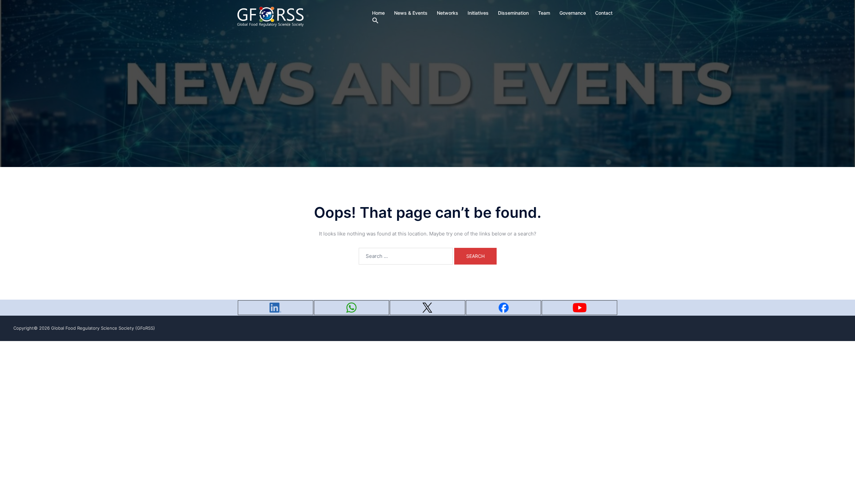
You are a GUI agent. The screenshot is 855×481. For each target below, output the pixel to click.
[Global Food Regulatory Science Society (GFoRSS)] (270, 16)
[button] (375, 20)
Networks (447, 13)
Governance (572, 13)
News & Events (411, 13)
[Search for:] (406, 256)
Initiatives (478, 13)
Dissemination (513, 13)
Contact (604, 13)
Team (544, 13)
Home (378, 13)
